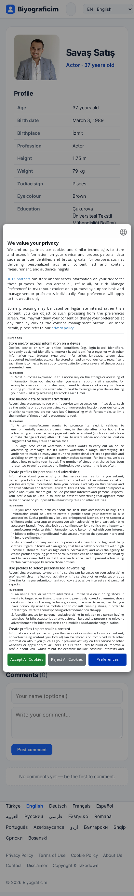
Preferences (107, 659)
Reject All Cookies (67, 659)
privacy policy (62, 328)
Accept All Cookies (26, 659)
